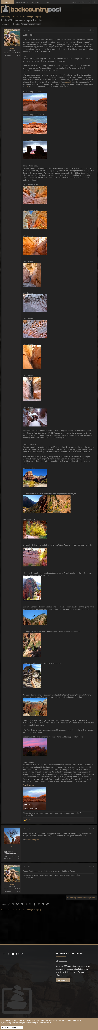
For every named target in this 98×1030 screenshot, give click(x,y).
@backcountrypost (32, 840)
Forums (7, 2)
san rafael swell (29, 24)
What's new (20, 2)
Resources (36, 2)
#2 (93, 829)
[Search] (94, 2)
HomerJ (6, 24)
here (26, 87)
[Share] (90, 30)
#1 (93, 30)
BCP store (74, 972)
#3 (93, 866)
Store (48, 2)
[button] (12, 2)
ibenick (68, 82)
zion (38, 24)
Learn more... (62, 980)
